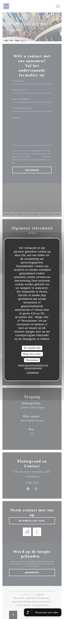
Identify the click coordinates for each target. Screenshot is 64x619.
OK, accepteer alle (32, 347)
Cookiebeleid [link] (32, 372)
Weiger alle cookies (32, 354)
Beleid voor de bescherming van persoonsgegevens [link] (33, 366)
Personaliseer (32, 360)
